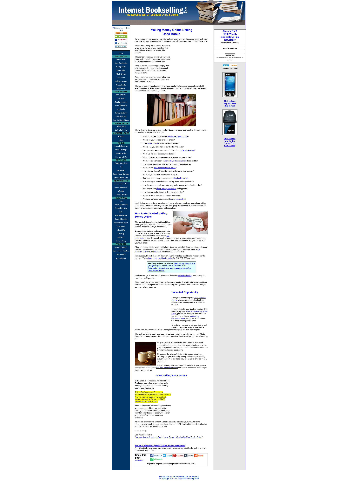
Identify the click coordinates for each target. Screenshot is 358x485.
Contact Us (121, 226)
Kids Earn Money (121, 102)
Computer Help (121, 157)
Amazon (121, 136)
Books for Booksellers (121, 251)
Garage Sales (121, 67)
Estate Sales (121, 70)
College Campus (121, 81)
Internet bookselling (177, 199)
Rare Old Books (121, 106)
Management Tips (121, 178)
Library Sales (121, 59)
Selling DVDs (121, 126)
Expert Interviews (121, 163)
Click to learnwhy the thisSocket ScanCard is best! (229, 142)
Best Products (121, 95)
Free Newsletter (121, 215)
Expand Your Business (121, 174)
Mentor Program (121, 247)
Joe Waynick (193, 476)
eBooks (121, 191)
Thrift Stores (121, 74)
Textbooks (121, 109)
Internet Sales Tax (121, 184)
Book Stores (121, 78)
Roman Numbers (121, 219)
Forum (121, 201)
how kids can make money (167, 368)
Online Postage (121, 150)
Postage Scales (121, 153)
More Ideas (121, 88)
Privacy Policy (121, 241)
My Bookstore (121, 258)
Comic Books (121, 85)
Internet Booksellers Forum (146, 401)
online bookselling (185, 276)
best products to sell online (165, 168)
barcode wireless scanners (176, 161)
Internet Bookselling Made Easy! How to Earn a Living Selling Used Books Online (169, 437)
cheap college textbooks (166, 189)
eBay (121, 140)
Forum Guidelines (121, 204)
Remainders (121, 170)
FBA (121, 167)
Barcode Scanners (121, 146)
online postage (153, 143)
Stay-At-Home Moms (121, 120)
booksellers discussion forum (185, 317)
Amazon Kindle (121, 195)
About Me (121, 230)
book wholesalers (187, 150)
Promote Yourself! (121, 223)
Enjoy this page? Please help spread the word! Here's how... (171, 464)
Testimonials (121, 254)
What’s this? (139, 460)
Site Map (121, 234)
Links (121, 212)
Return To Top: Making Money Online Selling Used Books (160, 446)
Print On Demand (121, 187)
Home (121, 53)
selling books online (180, 178)
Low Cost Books (121, 63)
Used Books (121, 98)
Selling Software (121, 130)
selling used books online (177, 136)
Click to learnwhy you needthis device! (230, 103)
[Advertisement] (189, 62)
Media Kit (121, 237)
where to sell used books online (160, 258)
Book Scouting (121, 116)
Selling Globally (121, 113)
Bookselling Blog (121, 208)
